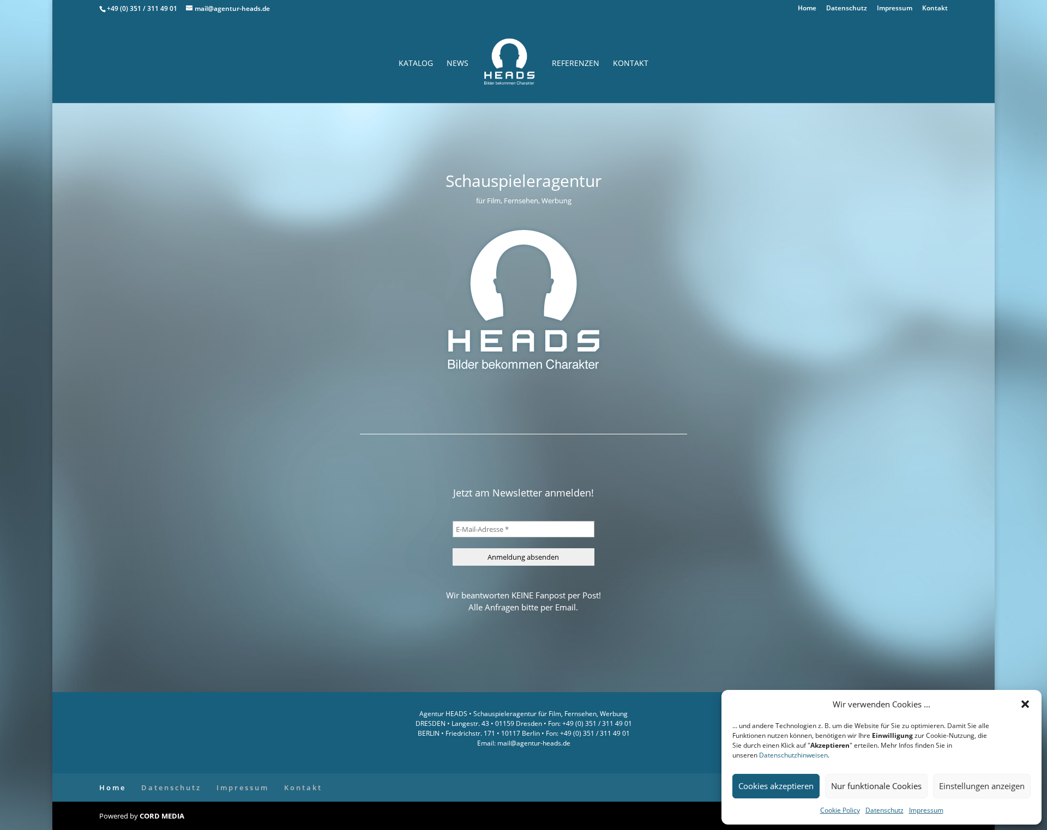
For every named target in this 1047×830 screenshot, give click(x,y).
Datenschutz (884, 810)
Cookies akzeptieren (776, 785)
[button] (1025, 704)
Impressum (926, 810)
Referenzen (575, 63)
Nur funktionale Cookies (876, 785)
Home (807, 9)
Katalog (416, 63)
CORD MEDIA (162, 816)
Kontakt (935, 9)
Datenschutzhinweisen (793, 755)
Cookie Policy (840, 810)
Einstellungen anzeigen (982, 785)
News (457, 63)
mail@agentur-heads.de (533, 743)
